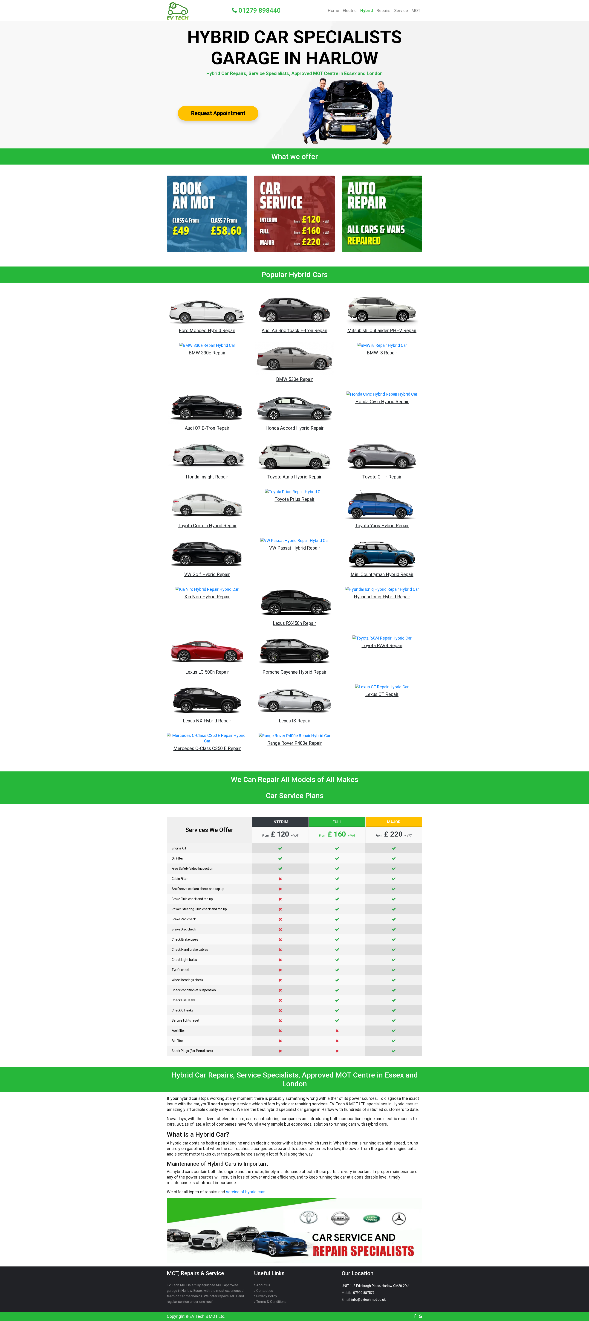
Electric (350, 10)
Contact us (264, 1291)
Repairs (383, 10)
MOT (416, 10)
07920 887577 (363, 1293)
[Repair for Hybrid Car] (382, 214)
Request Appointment (218, 113)
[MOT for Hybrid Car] (207, 214)
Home (334, 10)
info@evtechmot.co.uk (368, 1300)
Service (401, 10)
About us (262, 1285)
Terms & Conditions (270, 1302)
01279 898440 (259, 10)
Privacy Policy (266, 1296)
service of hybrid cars (246, 1191)
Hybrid (366, 10)
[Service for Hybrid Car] (294, 214)
